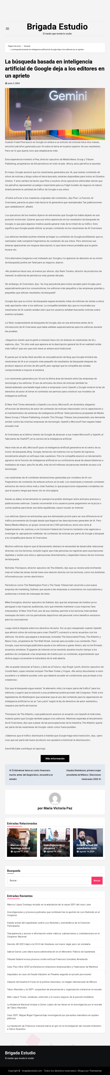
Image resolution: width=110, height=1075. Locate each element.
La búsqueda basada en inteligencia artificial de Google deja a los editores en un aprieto (55, 69)
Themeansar (95, 1070)
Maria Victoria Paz (58, 808)
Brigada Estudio (57, 27)
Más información (55, 758)
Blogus (81, 1070)
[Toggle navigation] (7, 28)
